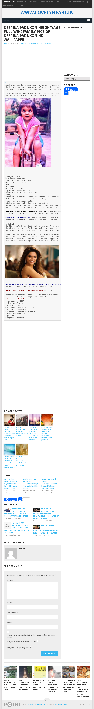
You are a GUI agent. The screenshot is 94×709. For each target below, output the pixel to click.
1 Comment (7, 518)
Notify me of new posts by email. (18, 647)
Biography (23, 43)
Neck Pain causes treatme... (13, 6)
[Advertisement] (32, 62)
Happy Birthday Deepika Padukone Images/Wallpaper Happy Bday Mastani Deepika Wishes (9, 434)
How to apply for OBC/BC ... (75, 2)
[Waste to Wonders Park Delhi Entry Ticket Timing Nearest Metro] (25, 672)
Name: (9, 602)
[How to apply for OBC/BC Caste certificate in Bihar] (39, 672)
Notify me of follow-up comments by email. (22, 642)
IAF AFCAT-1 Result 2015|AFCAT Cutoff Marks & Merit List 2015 (21, 461)
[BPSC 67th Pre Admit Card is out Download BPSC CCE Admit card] (10, 672)
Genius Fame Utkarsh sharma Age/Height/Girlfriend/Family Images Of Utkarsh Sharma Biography (51, 483)
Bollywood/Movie (33, 43)
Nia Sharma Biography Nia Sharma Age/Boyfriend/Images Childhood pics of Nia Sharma (30, 483)
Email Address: (12, 613)
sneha (6, 43)
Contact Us (85, 705)
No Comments (46, 43)
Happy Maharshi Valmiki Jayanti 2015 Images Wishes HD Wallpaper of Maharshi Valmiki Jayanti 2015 (46, 434)
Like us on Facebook (73, 27)
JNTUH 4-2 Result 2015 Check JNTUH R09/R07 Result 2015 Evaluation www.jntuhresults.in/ (9, 462)
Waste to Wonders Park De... (51, 2)
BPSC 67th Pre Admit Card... (27, 2)
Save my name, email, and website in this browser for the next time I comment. (31, 636)
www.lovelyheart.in (47, 12)
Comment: (11, 580)
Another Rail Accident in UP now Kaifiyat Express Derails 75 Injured (22, 431)
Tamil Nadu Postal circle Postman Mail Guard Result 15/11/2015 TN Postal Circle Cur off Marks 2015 (34, 434)
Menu (6, 20)
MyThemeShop (61, 705)
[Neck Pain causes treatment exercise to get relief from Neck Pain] (54, 672)
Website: (10, 623)
